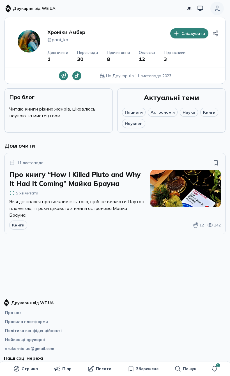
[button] (215, 369)
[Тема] (200, 8)
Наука (189, 112)
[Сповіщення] (214, 368)
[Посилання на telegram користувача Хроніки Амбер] (63, 75)
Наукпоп (133, 123)
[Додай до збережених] (216, 163)
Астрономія (163, 112)
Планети (134, 112)
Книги (209, 112)
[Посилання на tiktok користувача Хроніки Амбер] (76, 75)
